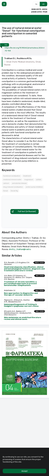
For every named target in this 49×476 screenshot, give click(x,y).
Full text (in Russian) (27, 211)
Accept (24, 471)
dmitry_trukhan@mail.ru (20, 249)
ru (36, 4)
